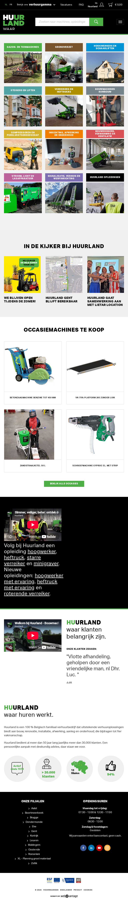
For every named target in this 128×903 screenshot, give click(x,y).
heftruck (14, 557)
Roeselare (34, 854)
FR (11, 5)
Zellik (34, 863)
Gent (34, 831)
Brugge (34, 817)
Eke (34, 826)
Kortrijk (34, 836)
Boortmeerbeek (34, 813)
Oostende (34, 849)
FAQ (81, 5)
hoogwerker (42, 551)
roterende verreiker (27, 593)
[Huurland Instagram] (107, 848)
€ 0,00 (118, 5)
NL (6, 5)
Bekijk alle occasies (64, 484)
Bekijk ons (34, 4)
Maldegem (34, 845)
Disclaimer (66, 890)
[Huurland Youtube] (99, 848)
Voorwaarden (50, 890)
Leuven (34, 840)
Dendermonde (34, 822)
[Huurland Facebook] (83, 848)
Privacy (78, 890)
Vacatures (66, 5)
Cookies (88, 890)
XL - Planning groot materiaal (34, 858)
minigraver (46, 563)
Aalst (34, 808)
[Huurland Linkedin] (91, 848)
